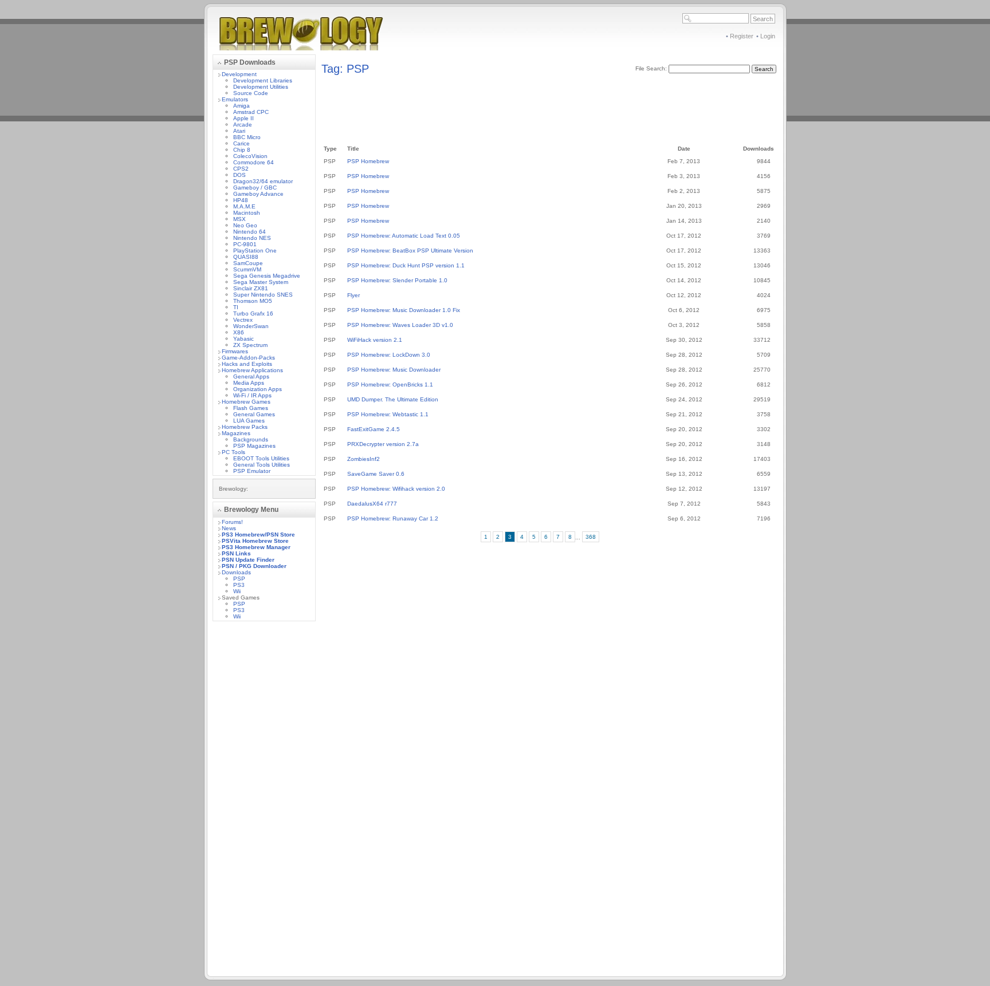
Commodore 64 (253, 162)
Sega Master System (260, 282)
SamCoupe (248, 263)
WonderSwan (251, 326)
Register (741, 36)
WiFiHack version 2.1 (374, 340)
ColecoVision (250, 156)
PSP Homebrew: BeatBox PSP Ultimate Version (410, 250)
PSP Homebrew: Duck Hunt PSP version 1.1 (406, 265)
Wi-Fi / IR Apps (252, 395)
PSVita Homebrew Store (255, 541)
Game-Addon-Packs (248, 357)
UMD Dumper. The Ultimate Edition (392, 399)
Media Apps (248, 383)
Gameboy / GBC (255, 187)
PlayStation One (255, 250)
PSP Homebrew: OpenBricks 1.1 (390, 384)
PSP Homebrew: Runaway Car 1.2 (392, 518)
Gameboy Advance (258, 194)
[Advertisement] (264, 801)
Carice (241, 143)
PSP (239, 578)
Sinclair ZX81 (250, 288)
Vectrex (243, 320)
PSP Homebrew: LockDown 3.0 (388, 355)
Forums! (232, 522)
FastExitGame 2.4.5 (373, 429)
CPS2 (241, 168)
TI (235, 307)
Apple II (243, 118)
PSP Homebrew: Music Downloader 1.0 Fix (403, 310)
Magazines (236, 433)
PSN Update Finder (248, 560)
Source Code (250, 93)
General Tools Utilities (261, 465)
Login (767, 36)
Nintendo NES (252, 238)
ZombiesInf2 (363, 459)
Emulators (235, 99)
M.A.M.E (244, 206)
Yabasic (243, 339)
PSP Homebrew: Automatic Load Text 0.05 (403, 235)
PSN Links (236, 553)
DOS (239, 175)
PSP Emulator (251, 471)
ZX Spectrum (250, 345)
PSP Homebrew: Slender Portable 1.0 (397, 280)
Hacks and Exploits (247, 364)
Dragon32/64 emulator (263, 181)
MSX (239, 219)
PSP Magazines (254, 446)
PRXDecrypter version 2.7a (383, 444)
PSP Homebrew (368, 161)
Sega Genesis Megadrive (266, 276)
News (229, 528)
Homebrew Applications (252, 370)
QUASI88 (245, 257)
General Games (254, 414)
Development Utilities (260, 87)
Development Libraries (262, 80)
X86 (238, 332)
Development (239, 74)
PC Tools (233, 452)
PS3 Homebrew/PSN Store (258, 534)
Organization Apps (257, 389)
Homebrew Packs (245, 427)
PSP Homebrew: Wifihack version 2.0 (396, 489)
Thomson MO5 (252, 301)
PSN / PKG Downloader (254, 566)
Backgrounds (250, 439)
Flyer (353, 295)
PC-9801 (245, 244)
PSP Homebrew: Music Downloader (394, 369)
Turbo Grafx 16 (253, 313)
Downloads (236, 572)
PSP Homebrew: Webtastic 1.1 (388, 414)
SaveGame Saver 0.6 (375, 474)
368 (591, 537)
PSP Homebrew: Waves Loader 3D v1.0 (400, 325)
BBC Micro (247, 137)
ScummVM (247, 269)
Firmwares (235, 351)
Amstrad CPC (251, 112)
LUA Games (249, 420)
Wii (237, 591)
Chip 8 (241, 150)
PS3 (239, 585)
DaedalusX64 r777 (372, 503)
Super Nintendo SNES (263, 294)
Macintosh (246, 213)
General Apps (251, 376)
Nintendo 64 (249, 231)
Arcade (242, 124)
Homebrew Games (246, 402)
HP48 (240, 200)
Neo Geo (245, 225)
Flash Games (250, 408)
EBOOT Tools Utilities (261, 458)
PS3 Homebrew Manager (256, 547)
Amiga (241, 105)
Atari (239, 131)
